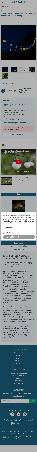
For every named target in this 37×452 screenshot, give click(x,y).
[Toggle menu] (2, 2)
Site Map (18, 381)
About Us (6, 436)
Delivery (18, 355)
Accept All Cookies (13, 237)
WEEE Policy (6, 438)
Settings (9, 227)
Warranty (18, 361)
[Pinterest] (25, 414)
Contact (18, 378)
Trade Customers (18, 375)
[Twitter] (18, 414)
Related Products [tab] (18, 194)
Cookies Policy (28, 436)
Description (18, 243)
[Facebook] (12, 414)
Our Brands (18, 383)
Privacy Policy (16, 436)
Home (18, 363)
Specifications (18, 249)
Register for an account (18, 373)
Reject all (10, 232)
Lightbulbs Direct (30, 432)
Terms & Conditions (30, 438)
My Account (18, 353)
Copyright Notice (17, 438)
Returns (18, 358)
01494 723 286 (20, 424)
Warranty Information (18, 246)
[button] (18, 83)
